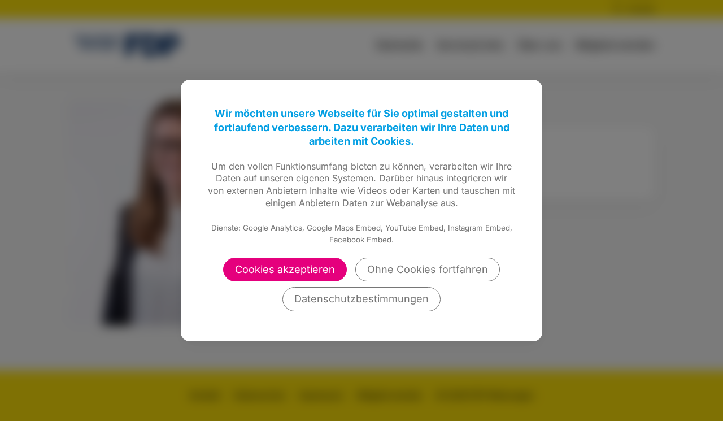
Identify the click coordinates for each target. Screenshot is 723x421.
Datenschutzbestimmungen (361, 299)
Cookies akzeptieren (285, 269)
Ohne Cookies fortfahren (427, 269)
